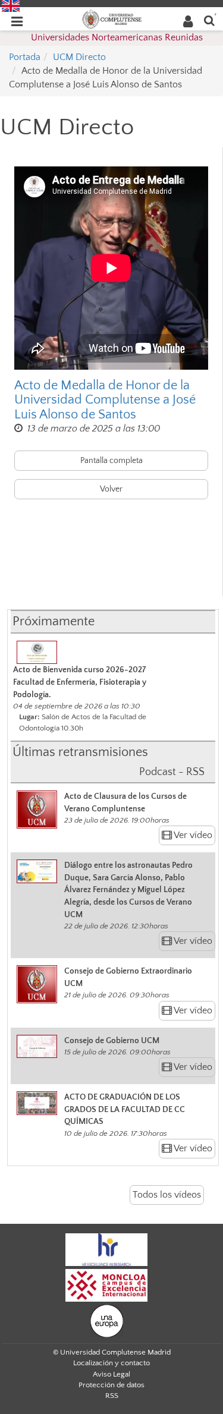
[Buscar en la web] (209, 20)
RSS (111, 1395)
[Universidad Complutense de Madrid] (111, 18)
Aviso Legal (111, 1374)
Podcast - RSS (172, 772)
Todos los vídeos (167, 1194)
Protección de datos (111, 1385)
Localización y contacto (111, 1363)
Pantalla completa (111, 460)
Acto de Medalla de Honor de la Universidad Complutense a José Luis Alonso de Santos (105, 400)
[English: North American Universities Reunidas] (11, 5)
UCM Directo (79, 57)
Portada (24, 57)
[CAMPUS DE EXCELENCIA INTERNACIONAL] (106, 1284)
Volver (111, 489)
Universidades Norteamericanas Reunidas (117, 37)
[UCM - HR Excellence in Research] (106, 1248)
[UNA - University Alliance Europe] (106, 1320)
